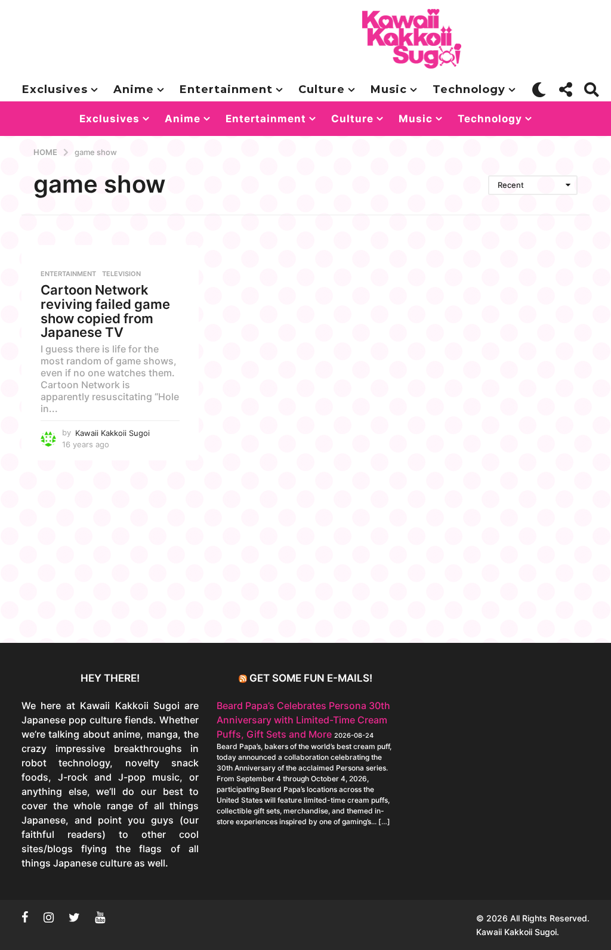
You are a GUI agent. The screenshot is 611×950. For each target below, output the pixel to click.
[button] (539, 89)
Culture (321, 89)
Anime (133, 89)
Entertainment (226, 89)
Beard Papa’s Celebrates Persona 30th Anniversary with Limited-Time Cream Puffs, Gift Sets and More (303, 720)
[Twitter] (74, 917)
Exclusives (55, 89)
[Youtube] (100, 917)
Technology (469, 89)
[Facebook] (25, 917)
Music (389, 89)
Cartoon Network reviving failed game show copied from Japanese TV (105, 311)
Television (121, 273)
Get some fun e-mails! (310, 678)
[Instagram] (49, 917)
